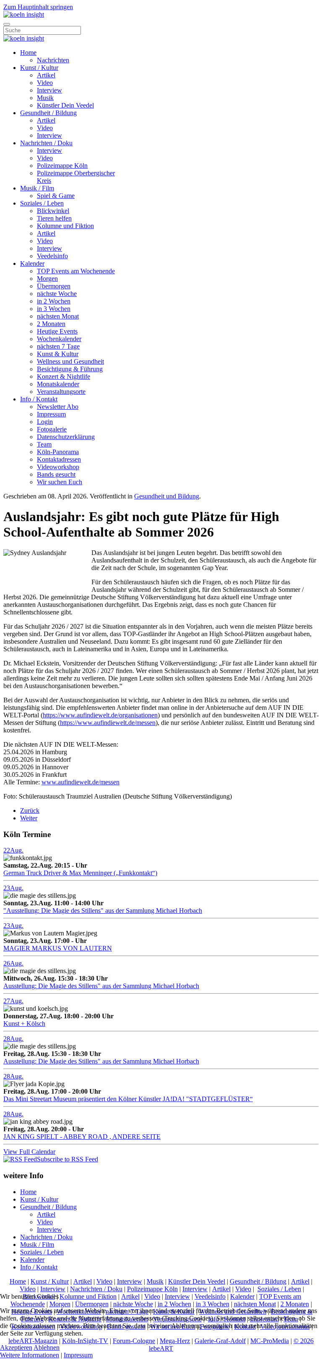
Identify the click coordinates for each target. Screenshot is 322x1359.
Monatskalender (58, 384)
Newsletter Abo (57, 406)
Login (45, 421)
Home (28, 52)
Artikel (46, 75)
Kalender (32, 263)
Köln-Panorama (58, 451)
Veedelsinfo (52, 255)
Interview (49, 90)
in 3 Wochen (53, 308)
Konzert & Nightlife (63, 376)
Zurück (29, 810)
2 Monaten (51, 323)
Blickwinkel (53, 210)
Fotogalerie (52, 429)
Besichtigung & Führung (70, 369)
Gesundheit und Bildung (166, 496)
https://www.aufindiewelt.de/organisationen (100, 715)
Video (45, 82)
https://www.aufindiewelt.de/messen (108, 722)
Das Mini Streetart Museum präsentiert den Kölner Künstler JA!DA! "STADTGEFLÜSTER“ (128, 1098)
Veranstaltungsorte (61, 391)
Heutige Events (57, 331)
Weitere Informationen (29, 1355)
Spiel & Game (56, 195)
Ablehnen (47, 1347)
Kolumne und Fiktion (65, 225)
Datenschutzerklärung (66, 436)
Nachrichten (53, 60)
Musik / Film (37, 188)
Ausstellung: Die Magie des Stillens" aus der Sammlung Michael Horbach (101, 985)
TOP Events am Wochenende (76, 271)
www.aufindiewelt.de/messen (80, 782)
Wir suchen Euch (59, 482)
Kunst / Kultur (39, 67)
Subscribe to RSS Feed (67, 1159)
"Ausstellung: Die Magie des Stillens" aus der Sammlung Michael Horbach (102, 910)
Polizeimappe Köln (62, 165)
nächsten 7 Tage (58, 346)
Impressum (51, 414)
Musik (45, 97)
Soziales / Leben (42, 203)
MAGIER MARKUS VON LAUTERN (57, 948)
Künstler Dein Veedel (65, 105)
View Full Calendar (29, 1151)
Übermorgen (53, 286)
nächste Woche (57, 293)
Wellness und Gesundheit (70, 361)
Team (44, 444)
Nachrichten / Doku (46, 142)
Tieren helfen (54, 218)
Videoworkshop (58, 466)
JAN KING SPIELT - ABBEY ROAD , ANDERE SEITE (82, 1136)
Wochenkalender (59, 338)
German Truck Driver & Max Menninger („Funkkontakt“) (80, 872)
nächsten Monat (58, 316)
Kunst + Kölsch (24, 1023)
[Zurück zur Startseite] (23, 14)
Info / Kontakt (38, 399)
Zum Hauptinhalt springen (38, 6)
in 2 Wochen (53, 301)
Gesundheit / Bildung (48, 112)
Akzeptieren (16, 1347)
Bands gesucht (56, 474)
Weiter (28, 818)
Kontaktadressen (59, 459)
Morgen (47, 278)
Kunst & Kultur (57, 353)
